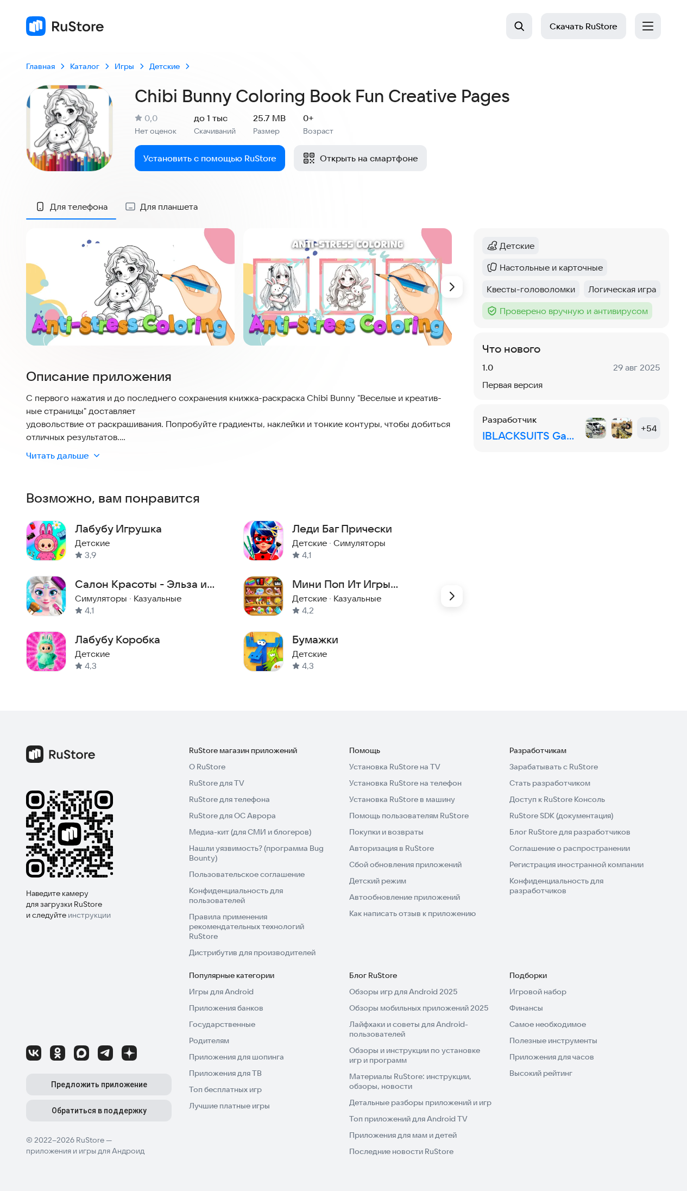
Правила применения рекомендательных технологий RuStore (246, 926)
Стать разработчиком (549, 783)
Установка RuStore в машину (402, 799)
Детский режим (377, 881)
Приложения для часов (551, 1057)
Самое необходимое (547, 1024)
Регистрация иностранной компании (576, 864)
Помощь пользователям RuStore (409, 815)
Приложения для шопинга (236, 1057)
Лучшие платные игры (229, 1106)
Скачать (583, 26)
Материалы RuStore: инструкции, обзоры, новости (410, 1081)
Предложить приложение (99, 1084)
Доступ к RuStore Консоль (557, 799)
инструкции (89, 915)
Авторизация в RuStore (391, 848)
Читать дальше (57, 455)
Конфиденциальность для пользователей (236, 895)
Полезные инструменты (553, 1040)
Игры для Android (221, 991)
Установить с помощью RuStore (209, 158)
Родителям (209, 1040)
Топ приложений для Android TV (408, 1119)
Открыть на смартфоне (369, 158)
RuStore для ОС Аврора (232, 815)
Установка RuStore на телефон (405, 783)
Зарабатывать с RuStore (553, 767)
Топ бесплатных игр (225, 1089)
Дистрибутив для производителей (252, 952)
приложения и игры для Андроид (85, 1151)
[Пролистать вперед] (452, 287)
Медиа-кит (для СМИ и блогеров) (250, 832)
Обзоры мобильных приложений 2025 (418, 1008)
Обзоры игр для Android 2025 (403, 991)
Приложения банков (226, 1008)
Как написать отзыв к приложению (412, 913)
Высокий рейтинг (540, 1073)
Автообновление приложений (404, 897)
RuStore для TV (216, 783)
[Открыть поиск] (519, 26)
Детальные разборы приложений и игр (420, 1102)
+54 (649, 428)
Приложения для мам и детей (403, 1135)
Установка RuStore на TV (394, 767)
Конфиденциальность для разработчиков (556, 885)
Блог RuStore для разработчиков (570, 832)
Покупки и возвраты (386, 832)
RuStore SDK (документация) (561, 815)
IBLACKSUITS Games (531, 435)
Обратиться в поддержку (99, 1110)
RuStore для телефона (229, 799)
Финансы (526, 1008)
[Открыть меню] (648, 26)
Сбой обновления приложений (405, 864)
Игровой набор (537, 991)
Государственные (222, 1024)
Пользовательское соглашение (247, 874)
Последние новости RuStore (401, 1151)
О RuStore (207, 767)
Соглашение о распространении (569, 848)
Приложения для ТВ (225, 1073)
